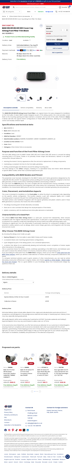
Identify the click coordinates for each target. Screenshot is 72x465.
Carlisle (60, 462)
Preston (40, 459)
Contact (6, 422)
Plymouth (39, 457)
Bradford (17, 459)
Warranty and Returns (11, 415)
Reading (65, 457)
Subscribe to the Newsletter (12, 425)
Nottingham (17, 457)
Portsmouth (33, 457)
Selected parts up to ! (35, 4)
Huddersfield (55, 459)
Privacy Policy (8, 412)
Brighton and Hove (32, 459)
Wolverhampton (8, 457)
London (6, 454)
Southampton (25, 457)
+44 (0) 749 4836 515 (34, 426)
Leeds (18, 454)
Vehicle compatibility (26, 108)
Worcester (44, 462)
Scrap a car (49, 12)
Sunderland (60, 454)
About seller (48, 108)
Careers (40, 12)
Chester (55, 462)
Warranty (39, 108)
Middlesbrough (47, 459)
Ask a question (57, 53)
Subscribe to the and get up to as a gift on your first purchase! (35, 1)
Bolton (6, 462)
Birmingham (12, 454)
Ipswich (11, 462)
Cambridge (27, 462)
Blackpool (62, 459)
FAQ (5, 417)
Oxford (21, 462)
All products (7, 420)
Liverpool (36, 454)
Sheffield (23, 454)
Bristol (41, 454)
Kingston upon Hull (9, 459)
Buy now (57, 44)
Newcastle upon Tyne (50, 454)
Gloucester (38, 462)
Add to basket (57, 48)
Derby (44, 457)
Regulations (7, 410)
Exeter (32, 462)
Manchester (30, 454)
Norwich (16, 462)
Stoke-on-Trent (51, 457)
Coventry (59, 457)
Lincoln (50, 462)
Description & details (11, 108)
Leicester (23, 459)
